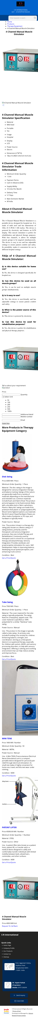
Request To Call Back (10, 926)
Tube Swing (7, 602)
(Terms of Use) (16, 1011)
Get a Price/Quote (9, 558)
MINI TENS (7, 738)
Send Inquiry (20, 995)
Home (9, 22)
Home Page (7, 945)
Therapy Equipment (14, 26)
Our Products (7, 951)
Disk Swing (7, 476)
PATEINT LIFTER (9, 827)
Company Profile (8, 948)
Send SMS (20, 1001)
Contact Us (7, 954)
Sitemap (6, 957)
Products (10, 24)
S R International (21, 11)
